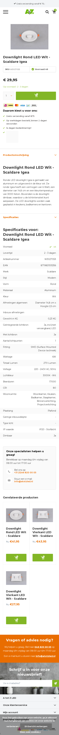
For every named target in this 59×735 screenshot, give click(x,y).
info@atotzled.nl (23, 481)
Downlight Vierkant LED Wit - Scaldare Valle (43, 534)
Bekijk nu (16, 557)
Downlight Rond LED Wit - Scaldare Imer (16, 534)
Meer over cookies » (30, 732)
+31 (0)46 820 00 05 (25, 472)
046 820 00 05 (42, 647)
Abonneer (55, 683)
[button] (6, 11)
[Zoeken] (47, 12)
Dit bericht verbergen (36, 726)
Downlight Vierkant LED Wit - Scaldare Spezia (16, 597)
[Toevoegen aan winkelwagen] (36, 96)
